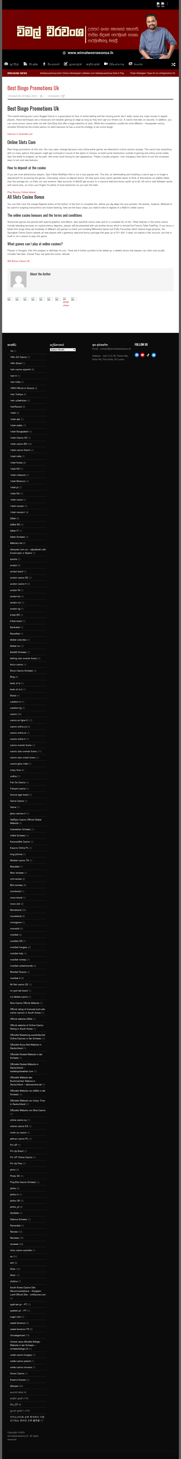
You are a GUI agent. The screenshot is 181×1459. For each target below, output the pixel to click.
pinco (13, 1169)
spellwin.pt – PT (18, 1310)
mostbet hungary (18, 947)
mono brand (16, 897)
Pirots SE (15, 1176)
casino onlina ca (18, 726)
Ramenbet (15, 1225)
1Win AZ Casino (18, 357)
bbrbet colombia (18, 639)
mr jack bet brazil (19, 990)
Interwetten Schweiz (20, 829)
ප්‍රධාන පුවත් (16, 1410)
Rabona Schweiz (18, 1219)
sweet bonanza (17, 1323)
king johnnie (16, 854)
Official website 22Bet (21, 1018)
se (11, 1256)
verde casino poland (20, 1361)
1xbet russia (16, 499)
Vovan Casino (17, 1373)
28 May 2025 (29, 96)
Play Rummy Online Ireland (21, 192)
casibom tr (15, 701)
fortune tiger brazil (19, 794)
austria (13, 559)
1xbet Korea (16, 462)
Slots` (13, 1275)
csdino (13, 776)
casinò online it (17, 739)
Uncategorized (17, 1335)
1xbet (13, 412)
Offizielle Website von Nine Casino (27, 1110)
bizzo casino (16, 664)
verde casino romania (21, 1367)
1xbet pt (14, 487)
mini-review (16, 878)
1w (11, 350)
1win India (15, 382)
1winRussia (16, 406)
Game (13, 807)
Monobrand (15, 910)
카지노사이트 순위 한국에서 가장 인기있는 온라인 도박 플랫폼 (27, 1418)
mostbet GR (16, 941)
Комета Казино (18, 1379)
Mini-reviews (16, 885)
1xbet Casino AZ (18, 437)
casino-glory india (19, 763)
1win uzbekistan (18, 400)
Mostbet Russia (18, 971)
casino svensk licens (21, 745)
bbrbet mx (15, 646)
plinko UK (15, 1200)
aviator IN (15, 590)
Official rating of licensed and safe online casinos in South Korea (27, 1010)
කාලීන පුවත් (93, 64)
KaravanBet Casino (20, 841)
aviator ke (15, 596)
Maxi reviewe (17, 872)
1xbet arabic (16, 425)
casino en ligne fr (19, 720)
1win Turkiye (16, 394)
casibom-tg (15, 707)
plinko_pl (14, 1206)
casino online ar (18, 732)
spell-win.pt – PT (18, 1304)
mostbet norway (18, 959)
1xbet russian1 (17, 512)
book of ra (15, 683)
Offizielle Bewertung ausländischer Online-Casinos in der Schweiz (27, 1036)
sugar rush (15, 1316)
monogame (15, 922)
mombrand (15, 891)
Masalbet (14, 866)
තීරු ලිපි (14, 1404)
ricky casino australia (21, 1250)
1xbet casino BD (18, 443)
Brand (13, 695)
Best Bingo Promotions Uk (33, 88)
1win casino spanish (20, 369)
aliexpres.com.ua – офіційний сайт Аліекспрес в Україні (28, 551)
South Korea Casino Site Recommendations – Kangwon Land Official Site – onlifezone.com (28, 1291)
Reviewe (14, 1237)
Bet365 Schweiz (18, 652)
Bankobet (15, 627)
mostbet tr (15, 978)
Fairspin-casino (18, 788)
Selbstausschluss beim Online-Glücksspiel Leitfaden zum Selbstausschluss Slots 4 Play (82, 72)
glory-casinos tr (18, 813)
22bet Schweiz (17, 536)
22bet (13, 518)
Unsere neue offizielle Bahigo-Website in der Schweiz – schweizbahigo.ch (25, 1345)
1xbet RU (15, 493)
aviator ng (15, 608)
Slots (12, 1269)
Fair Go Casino (17, 782)
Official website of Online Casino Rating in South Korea (26, 1026)
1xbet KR (15, 468)
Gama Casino (17, 800)
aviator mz (15, 602)
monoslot (14, 928)
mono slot (15, 903)
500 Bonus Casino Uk (18, 261)
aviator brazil (16, 571)
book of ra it (16, 689)
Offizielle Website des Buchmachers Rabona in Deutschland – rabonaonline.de (26, 1081)
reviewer (14, 1244)
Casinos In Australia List (20, 134)
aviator (13, 565)
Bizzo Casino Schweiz (21, 670)
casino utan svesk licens (23, 757)
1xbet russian (17, 506)
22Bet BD (15, 524)
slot (12, 1262)
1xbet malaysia (18, 475)
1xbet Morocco (17, 481)
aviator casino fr (18, 583)
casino (13, 714)
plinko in (14, 1194)
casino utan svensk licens (23, 751)
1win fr (13, 375)
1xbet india (15, 456)
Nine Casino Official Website (24, 1003)
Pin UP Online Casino (21, 1157)
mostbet (14, 934)
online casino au (18, 1120)
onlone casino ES (19, 1126)
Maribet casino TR (19, 860)
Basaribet (15, 633)
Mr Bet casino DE (19, 984)
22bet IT (14, 530)
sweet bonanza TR (19, 1329)
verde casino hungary (21, 1354)
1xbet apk (15, 419)
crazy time (15, 770)
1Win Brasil (16, 363)
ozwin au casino (18, 1132)
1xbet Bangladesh (19, 431)
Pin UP (13, 1144)
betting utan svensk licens (23, 658)
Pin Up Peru (16, 1163)
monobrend (15, 916)
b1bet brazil (16, 621)
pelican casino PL (19, 1138)
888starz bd (16, 543)
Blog (12, 676)
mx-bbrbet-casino (19, 996)
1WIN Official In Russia (22, 388)
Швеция (14, 1386)
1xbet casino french (20, 450)
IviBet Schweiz (17, 835)
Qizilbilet (14, 1213)
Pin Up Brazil (17, 1151)
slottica (13, 1281)
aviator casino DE (19, 577)
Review (13, 1231)
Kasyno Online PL (19, 847)
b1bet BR (15, 614)
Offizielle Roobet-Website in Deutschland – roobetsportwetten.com (24, 1067)
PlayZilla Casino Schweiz (23, 1182)
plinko (13, 1188)
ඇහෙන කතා (16, 1392)
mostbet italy (16, 953)
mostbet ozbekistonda (21, 965)
